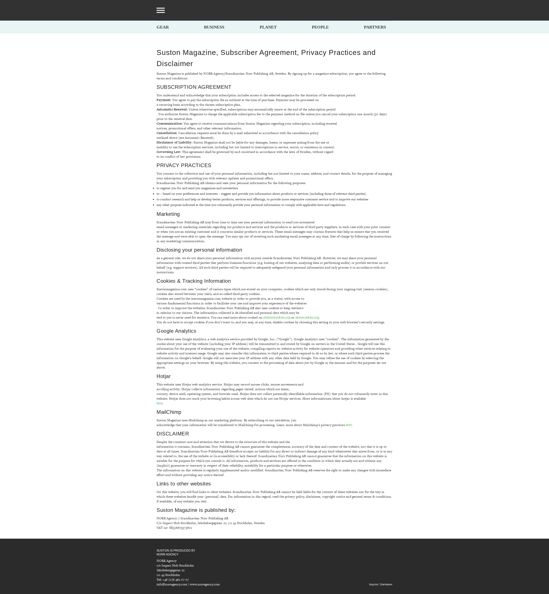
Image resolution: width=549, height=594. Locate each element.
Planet (268, 27)
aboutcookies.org (307, 317)
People (320, 27)
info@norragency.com (172, 584)
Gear (163, 27)
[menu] (161, 10)
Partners (375, 27)
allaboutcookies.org (276, 317)
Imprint (373, 584)
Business (214, 27)
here (160, 403)
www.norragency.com (205, 584)
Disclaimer (386, 584)
